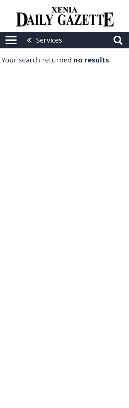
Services (49, 40)
